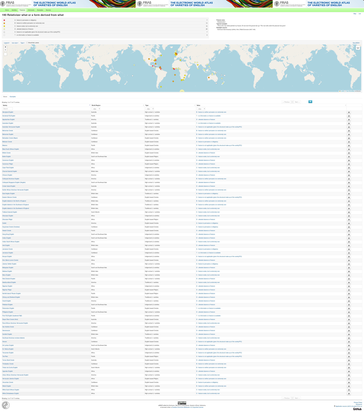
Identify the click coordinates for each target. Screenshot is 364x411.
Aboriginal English (7, 112)
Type (22, 43)
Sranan (4, 341)
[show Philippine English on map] (349, 312)
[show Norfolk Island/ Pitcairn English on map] (349, 293)
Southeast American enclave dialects (13, 338)
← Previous (286, 102)
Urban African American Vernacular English (15, 375)
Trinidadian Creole (7, 364)
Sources (48, 10)
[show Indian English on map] (349, 238)
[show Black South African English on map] (349, 149)
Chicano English (7, 175)
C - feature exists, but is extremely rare (208, 149)
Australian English (7, 123)
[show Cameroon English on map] (349, 160)
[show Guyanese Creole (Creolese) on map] (349, 227)
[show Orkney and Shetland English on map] (349, 297)
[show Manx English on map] (349, 275)
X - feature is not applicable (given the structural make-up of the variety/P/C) (219, 127)
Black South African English (10, 149)
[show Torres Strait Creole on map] (349, 360)
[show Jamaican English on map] (349, 253)
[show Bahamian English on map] (349, 134)
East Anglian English (8, 193)
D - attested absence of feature (205, 119)
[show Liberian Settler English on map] (349, 264)
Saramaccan (6, 330)
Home (7, 10)
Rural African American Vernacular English (15, 323)
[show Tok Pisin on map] (349, 356)
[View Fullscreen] (5, 54)
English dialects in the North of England (14, 201)
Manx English (6, 275)
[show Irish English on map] (349, 245)
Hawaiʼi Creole (6, 230)
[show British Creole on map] (349, 153)
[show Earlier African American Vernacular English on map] (349, 190)
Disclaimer (359, 404)
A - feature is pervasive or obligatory (207, 142)
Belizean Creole (7, 142)
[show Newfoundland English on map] (349, 282)
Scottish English (7, 334)
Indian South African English (10, 242)
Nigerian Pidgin (7, 290)
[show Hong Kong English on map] (349, 234)
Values (5, 96)
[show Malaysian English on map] (349, 268)
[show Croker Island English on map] (349, 186)
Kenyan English (7, 256)
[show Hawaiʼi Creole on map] (349, 231)
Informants (31, 10)
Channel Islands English (9, 171)
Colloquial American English (10, 179)
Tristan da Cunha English (10, 367)
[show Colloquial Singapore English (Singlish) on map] (349, 182)
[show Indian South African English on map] (349, 242)
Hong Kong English (8, 234)
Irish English (6, 245)
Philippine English (7, 312)
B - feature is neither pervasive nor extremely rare (211, 112)
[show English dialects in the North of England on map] (349, 201)
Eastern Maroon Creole (9, 197)
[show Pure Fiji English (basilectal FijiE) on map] (349, 316)
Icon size (14, 43)
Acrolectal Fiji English (8, 116)
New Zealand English (8, 279)
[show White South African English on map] (349, 390)
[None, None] (5, 405)
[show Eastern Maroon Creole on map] (349, 197)
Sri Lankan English (8, 345)
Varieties (14, 10)
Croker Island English (8, 186)
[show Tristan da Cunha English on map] (349, 367)
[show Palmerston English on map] (349, 308)
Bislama (4, 145)
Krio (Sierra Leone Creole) (10, 260)
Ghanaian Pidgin (7, 219)
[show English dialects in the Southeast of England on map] (349, 205)
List (360, 14)
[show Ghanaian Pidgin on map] (349, 219)
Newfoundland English (9, 282)
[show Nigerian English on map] (349, 286)
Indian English (6, 238)
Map (355, 14)
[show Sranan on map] (349, 342)
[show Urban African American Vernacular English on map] (349, 375)
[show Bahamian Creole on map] (349, 131)
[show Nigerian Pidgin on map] (349, 290)
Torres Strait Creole (8, 360)
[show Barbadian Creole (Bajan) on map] (349, 138)
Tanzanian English (7, 353)
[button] (156, 60)
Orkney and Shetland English (11, 297)
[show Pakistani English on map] (349, 305)
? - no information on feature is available (208, 116)
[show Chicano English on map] (349, 175)
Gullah (4, 223)
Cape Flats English (8, 167)
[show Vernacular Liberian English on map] (349, 379)
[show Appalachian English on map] (349, 119)
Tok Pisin (5, 356)
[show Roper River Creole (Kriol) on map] (349, 319)
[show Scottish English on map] (349, 334)
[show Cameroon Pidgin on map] (349, 164)
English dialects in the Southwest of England (15, 208)
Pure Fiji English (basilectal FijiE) (12, 316)
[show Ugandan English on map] (349, 371)
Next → (297, 102)
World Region (96, 105)
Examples (40, 10)
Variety (5, 105)
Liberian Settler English (9, 264)
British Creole (6, 153)
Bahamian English (7, 134)
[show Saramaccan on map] (349, 330)
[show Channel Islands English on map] (349, 171)
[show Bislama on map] (349, 145)
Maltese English (7, 271)
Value (198, 105)
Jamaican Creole (7, 249)
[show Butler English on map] (349, 156)
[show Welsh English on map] (349, 386)
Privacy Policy (358, 402)
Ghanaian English (7, 216)
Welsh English (6, 386)
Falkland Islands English (9, 212)
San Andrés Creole (8, 327)
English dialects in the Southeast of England (15, 205)
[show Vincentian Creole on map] (349, 382)
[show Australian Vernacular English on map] (349, 127)
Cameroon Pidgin (7, 164)
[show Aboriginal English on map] (349, 112)
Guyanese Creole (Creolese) (11, 227)
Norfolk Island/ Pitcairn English (11, 293)
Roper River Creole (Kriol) (10, 319)
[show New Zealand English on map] (349, 279)
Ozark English (6, 301)
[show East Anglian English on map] (349, 193)
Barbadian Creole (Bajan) (10, 138)
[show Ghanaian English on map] (349, 216)
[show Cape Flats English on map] (349, 168)
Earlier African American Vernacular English (15, 190)
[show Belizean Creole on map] (349, 142)
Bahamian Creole (7, 130)
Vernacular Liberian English (10, 378)
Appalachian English (8, 119)
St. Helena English (7, 349)
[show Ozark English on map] (349, 301)
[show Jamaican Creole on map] (349, 249)
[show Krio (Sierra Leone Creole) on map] (349, 260)
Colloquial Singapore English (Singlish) (14, 182)
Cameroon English (8, 160)
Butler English (6, 156)
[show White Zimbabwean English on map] (349, 393)
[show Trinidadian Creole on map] (349, 364)
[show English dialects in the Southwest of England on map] (349, 208)
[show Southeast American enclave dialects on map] (349, 338)
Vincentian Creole (7, 382)
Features (22, 10)
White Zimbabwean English (10, 393)
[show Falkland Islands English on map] (349, 212)
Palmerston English (8, 308)
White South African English (10, 390)
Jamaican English (7, 253)
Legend (6, 43)
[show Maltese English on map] (349, 271)
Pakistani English (7, 304)
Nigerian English (7, 286)
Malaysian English (7, 267)
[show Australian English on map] (349, 123)
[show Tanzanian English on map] (349, 353)
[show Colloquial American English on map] (349, 179)
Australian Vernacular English (11, 127)
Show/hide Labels (33, 43)
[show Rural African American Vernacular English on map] (349, 323)
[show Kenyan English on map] (349, 256)
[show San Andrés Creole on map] (349, 327)
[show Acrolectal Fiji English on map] (349, 116)
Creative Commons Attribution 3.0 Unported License (187, 407)
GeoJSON (356, 43)
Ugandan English (7, 371)
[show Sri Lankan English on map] (349, 345)
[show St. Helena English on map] (349, 349)
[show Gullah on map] (349, 223)
